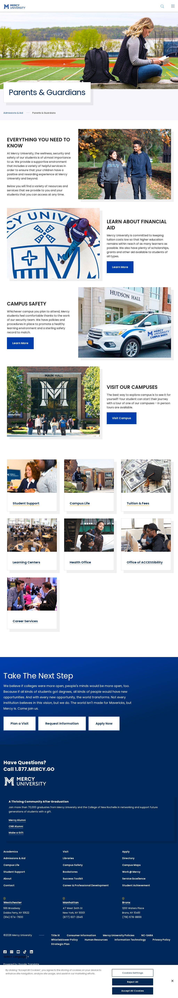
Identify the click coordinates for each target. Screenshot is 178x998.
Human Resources (96, 939)
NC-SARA (147, 935)
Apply (126, 851)
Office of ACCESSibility (145, 562)
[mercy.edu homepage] (13, 7)
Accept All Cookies (132, 990)
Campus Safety (73, 865)
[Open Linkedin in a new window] (31, 952)
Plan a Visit (20, 723)
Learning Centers (26, 562)
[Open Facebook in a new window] (5, 952)
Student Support (26, 503)
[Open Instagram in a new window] (11, 952)
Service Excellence (133, 878)
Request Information (62, 723)
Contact (8, 885)
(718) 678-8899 (131, 917)
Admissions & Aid (13, 113)
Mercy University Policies (118, 935)
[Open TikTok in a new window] (24, 952)
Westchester (12, 902)
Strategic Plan (60, 944)
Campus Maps (131, 865)
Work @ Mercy (131, 872)
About (7, 878)
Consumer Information (81, 935)
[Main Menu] (173, 6)
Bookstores (70, 872)
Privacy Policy (161, 939)
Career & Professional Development (86, 885)
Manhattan (71, 902)
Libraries (68, 858)
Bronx (126, 902)
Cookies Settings (132, 973)
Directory (128, 858)
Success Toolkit (73, 878)
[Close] (172, 981)
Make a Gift (16, 832)
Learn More (120, 267)
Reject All (132, 982)
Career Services (25, 621)
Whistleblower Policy (64, 939)
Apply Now (104, 723)
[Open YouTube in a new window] (18, 952)
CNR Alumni (16, 826)
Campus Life (80, 503)
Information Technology (130, 939)
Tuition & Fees (138, 503)
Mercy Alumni (17, 820)
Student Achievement (136, 885)
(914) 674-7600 (13, 917)
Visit (65, 851)
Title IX (55, 935)
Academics (10, 851)
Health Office (80, 562)
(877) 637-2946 (73, 917)
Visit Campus (121, 418)
